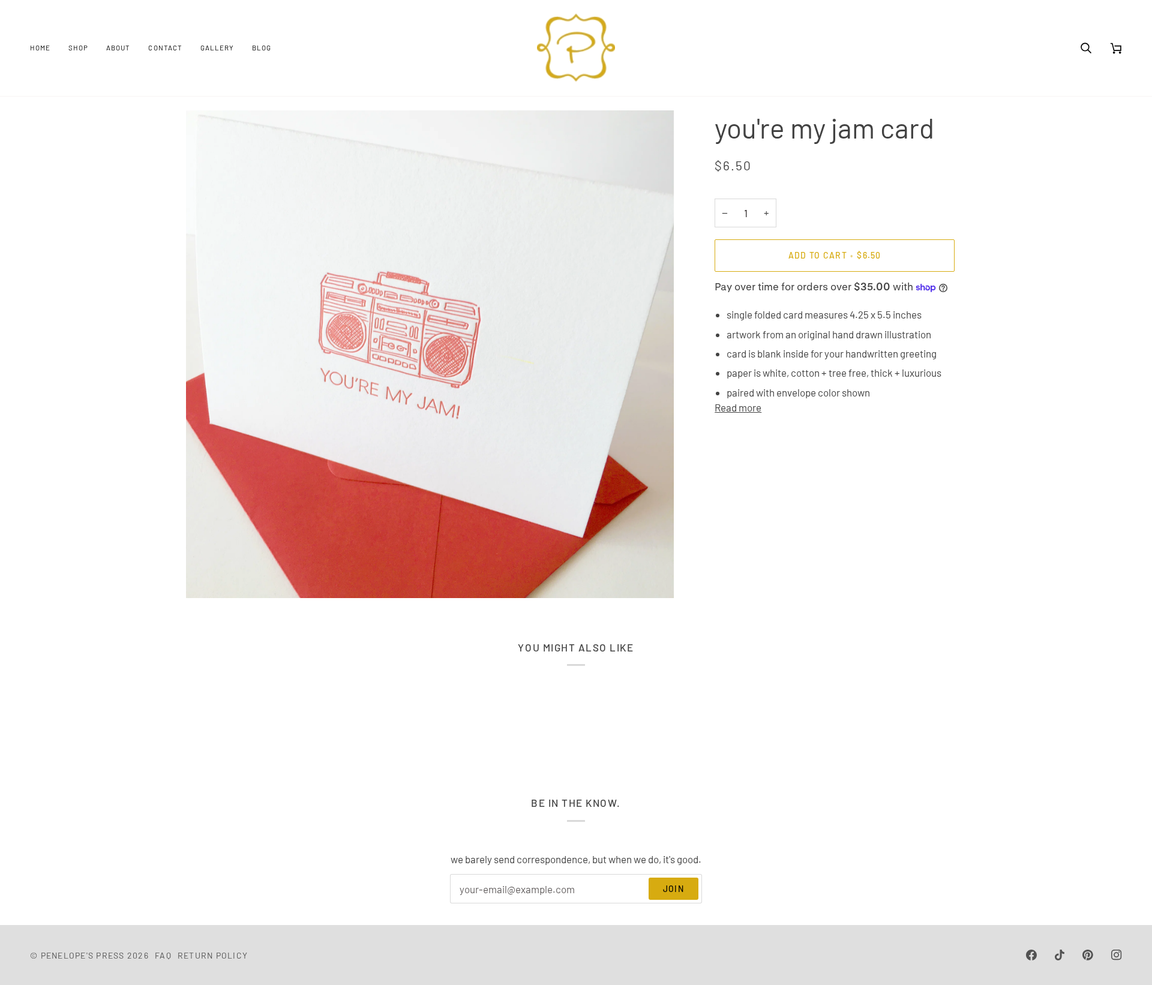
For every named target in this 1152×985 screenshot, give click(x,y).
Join (673, 889)
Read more (738, 407)
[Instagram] (1116, 955)
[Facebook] (1031, 955)
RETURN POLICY (213, 955)
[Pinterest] (1087, 955)
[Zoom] (208, 575)
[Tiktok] (1059, 955)
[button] (78, 48)
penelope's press (83, 955)
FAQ (163, 955)
